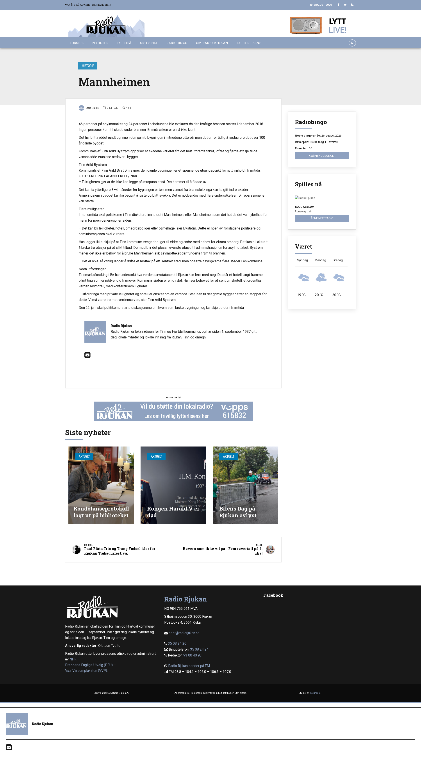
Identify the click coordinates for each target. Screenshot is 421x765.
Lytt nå (124, 43)
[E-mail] (87, 356)
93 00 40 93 (192, 655)
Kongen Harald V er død (173, 512)
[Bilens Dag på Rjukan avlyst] (245, 485)
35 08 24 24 (199, 649)
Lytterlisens (249, 43)
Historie (88, 66)
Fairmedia (315, 693)
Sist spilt (149, 43)
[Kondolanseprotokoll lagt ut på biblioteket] (101, 485)
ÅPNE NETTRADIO (322, 218)
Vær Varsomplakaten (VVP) (86, 671)
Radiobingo (176, 43)
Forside (77, 43)
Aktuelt (84, 457)
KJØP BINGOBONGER (322, 155)
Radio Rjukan (92, 108)
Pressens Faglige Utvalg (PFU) (89, 665)
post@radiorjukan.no (184, 633)
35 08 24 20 (177, 643)
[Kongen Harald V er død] (173, 485)
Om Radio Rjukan (212, 43)
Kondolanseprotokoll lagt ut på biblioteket (101, 512)
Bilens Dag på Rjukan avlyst (238, 512)
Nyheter (100, 43)
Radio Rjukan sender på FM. (189, 666)
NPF (73, 659)
